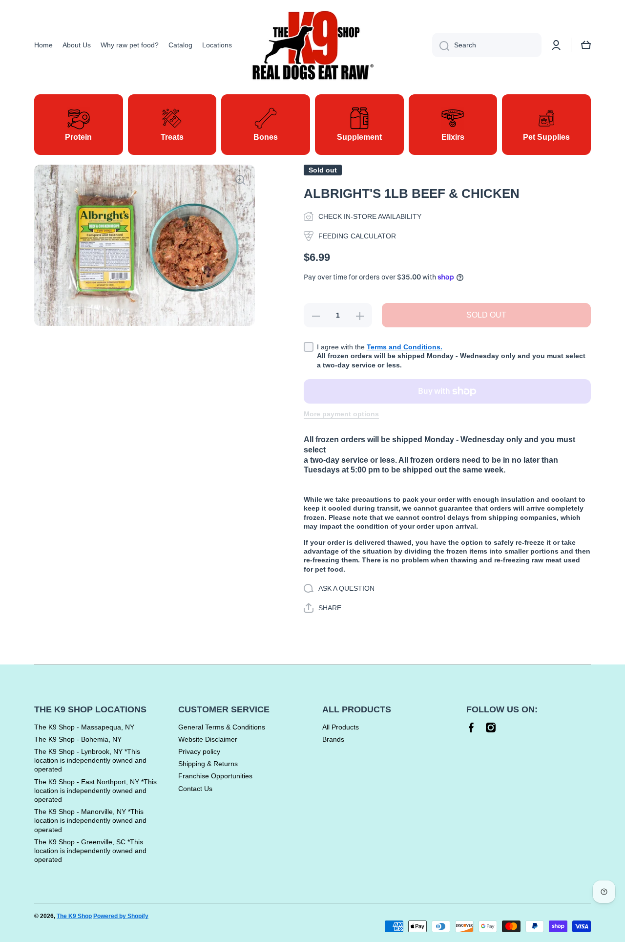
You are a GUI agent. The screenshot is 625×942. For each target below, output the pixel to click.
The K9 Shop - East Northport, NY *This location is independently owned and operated (95, 790)
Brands (333, 739)
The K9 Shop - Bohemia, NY (78, 739)
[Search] (440, 45)
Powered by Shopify (120, 916)
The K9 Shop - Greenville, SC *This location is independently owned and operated (90, 850)
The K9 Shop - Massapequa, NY (84, 727)
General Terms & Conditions (221, 727)
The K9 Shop (74, 916)
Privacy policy (199, 751)
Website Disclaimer (207, 739)
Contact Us (195, 788)
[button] (586, 45)
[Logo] (312, 45)
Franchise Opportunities (215, 776)
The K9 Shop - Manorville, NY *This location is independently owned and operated (90, 820)
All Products (340, 727)
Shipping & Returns (208, 764)
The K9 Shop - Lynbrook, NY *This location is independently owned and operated (90, 760)
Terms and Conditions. (404, 347)
